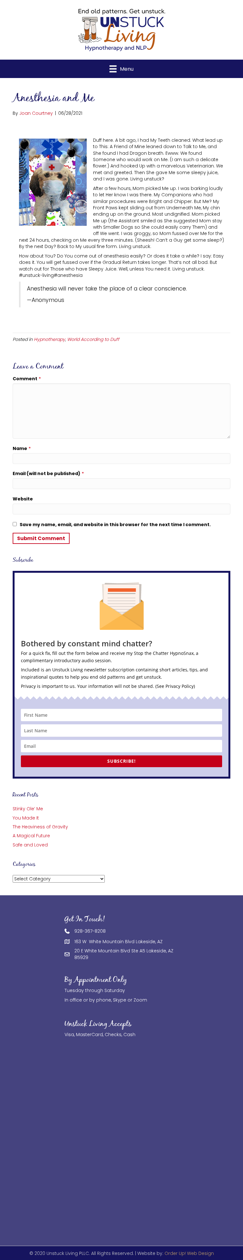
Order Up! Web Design (189, 1253)
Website (23, 499)
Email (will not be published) (48, 473)
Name (22, 448)
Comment (27, 378)
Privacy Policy (179, 686)
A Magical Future (31, 835)
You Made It (26, 818)
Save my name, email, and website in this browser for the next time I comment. (115, 524)
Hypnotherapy (49, 339)
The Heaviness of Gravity (40, 827)
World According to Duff (93, 339)
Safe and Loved (30, 845)
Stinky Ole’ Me (28, 809)
